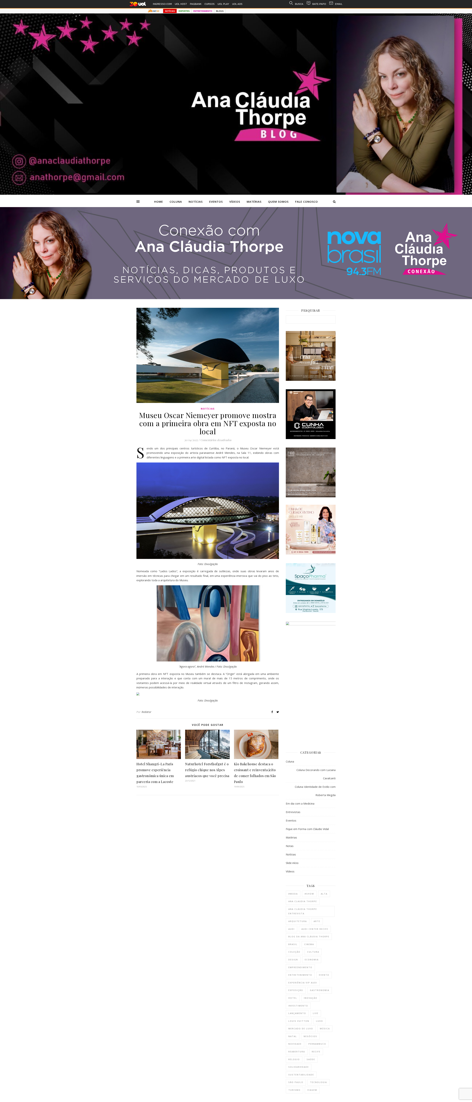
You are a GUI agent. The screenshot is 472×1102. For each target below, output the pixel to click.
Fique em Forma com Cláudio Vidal (307, 829)
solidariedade (298, 1066)
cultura (313, 951)
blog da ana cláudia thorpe (308, 936)
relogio (294, 1059)
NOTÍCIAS (170, 11)
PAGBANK (196, 4)
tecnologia (318, 1082)
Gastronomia (319, 990)
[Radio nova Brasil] (236, 298)
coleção (294, 951)
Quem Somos (278, 201)
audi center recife (314, 929)
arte (317, 921)
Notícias (196, 201)
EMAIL (338, 4)
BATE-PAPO (319, 4)
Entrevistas (293, 812)
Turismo (294, 1090)
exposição (295, 990)
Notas (290, 846)
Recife (316, 1051)
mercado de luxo (300, 1028)
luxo (319, 1021)
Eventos (216, 201)
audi (291, 929)
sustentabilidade (301, 1074)
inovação (310, 998)
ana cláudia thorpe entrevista (302, 911)
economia (312, 959)
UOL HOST (181, 4)
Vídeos (234, 201)
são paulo (295, 1082)
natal (292, 1036)
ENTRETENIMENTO (202, 11)
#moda (293, 893)
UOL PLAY (223, 4)
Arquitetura (297, 921)
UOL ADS (237, 4)
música (325, 1028)
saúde (311, 1059)
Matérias (254, 201)
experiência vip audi (302, 982)
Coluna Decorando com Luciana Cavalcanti (316, 774)
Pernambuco (317, 1043)
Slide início (292, 863)
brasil (292, 944)
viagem (312, 1090)
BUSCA (299, 4)
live (315, 1013)
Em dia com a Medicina (300, 803)
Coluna (176, 201)
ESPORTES (184, 11)
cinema (309, 944)
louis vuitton (298, 1021)
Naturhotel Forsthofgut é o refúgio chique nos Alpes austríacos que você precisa (207, 770)
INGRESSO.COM (162, 4)
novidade (295, 1043)
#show (309, 893)
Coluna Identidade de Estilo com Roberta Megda (315, 791)
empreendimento (300, 967)
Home (158, 201)
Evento (324, 974)
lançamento (297, 1013)
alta (324, 893)
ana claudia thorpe (302, 901)
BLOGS (219, 11)
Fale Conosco (306, 201)
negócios (310, 1036)
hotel (292, 998)
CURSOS (209, 4)
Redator (147, 712)
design (293, 959)
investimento (298, 1005)
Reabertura (296, 1051)
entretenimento (300, 974)
